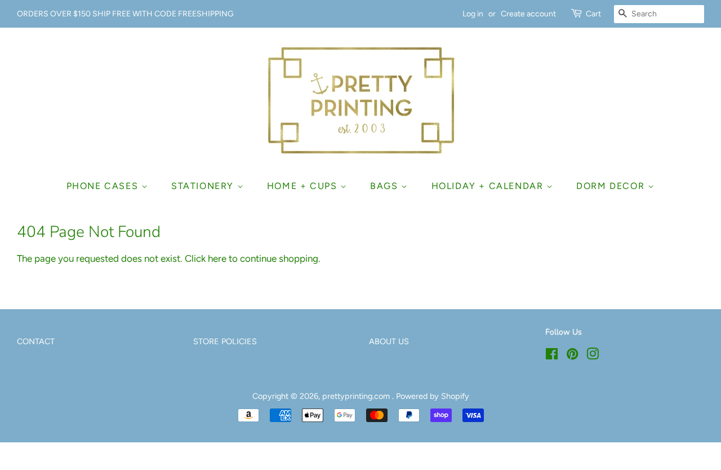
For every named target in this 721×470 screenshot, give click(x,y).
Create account (528, 14)
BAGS (385, 186)
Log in (472, 14)
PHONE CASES (103, 186)
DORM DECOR (612, 186)
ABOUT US (389, 341)
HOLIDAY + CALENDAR (488, 186)
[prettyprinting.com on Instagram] (592, 356)
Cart (593, 14)
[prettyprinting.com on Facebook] (551, 356)
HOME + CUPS (303, 186)
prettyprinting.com (357, 396)
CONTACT (36, 341)
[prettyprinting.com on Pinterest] (572, 356)
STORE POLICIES (225, 341)
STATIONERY (204, 186)
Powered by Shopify (432, 396)
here (217, 258)
